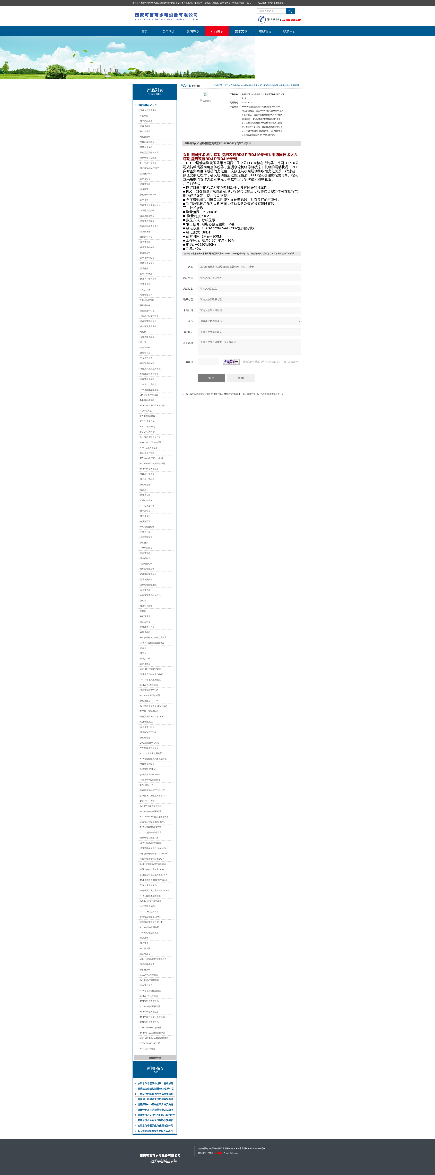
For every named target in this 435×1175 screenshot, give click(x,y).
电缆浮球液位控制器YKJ (151, 595)
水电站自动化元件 (147, 105)
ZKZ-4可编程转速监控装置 (152, 643)
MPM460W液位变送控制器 (152, 405)
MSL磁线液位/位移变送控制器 (153, 880)
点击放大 (207, 100)
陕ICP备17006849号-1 (254, 1148)
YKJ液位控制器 (147, 300)
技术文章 (241, 31)
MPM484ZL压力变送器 (150, 442)
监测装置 (144, 938)
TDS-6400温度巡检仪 (150, 780)
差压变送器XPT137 (149, 690)
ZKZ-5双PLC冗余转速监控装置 (154, 1038)
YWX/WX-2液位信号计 (150, 748)
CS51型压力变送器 (149, 448)
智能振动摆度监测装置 (150, 368)
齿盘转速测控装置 (148, 321)
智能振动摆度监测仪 (149, 226)
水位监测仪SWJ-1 (148, 906)
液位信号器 (145, 353)
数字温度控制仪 (147, 363)
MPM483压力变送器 (149, 1022)
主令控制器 (145, 289)
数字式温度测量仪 (148, 326)
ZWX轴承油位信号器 (149, 743)
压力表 (143, 342)
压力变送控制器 (147, 258)
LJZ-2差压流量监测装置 (151, 753)
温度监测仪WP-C (148, 769)
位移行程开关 (146, 500)
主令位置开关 (146, 358)
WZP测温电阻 (146, 722)
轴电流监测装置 (147, 569)
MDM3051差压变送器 (150, 695)
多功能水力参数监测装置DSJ (153, 795)
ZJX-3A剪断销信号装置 (150, 827)
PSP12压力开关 (147, 426)
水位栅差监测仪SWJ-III (150, 917)
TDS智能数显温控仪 (149, 390)
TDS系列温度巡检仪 (149, 316)
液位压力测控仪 (147, 479)
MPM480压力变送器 (149, 1012)
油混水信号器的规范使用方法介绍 (155, 1125)
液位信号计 (145, 516)
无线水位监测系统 (148, 110)
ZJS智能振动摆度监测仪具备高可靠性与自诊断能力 (155, 1131)
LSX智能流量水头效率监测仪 (153, 759)
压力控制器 (145, 621)
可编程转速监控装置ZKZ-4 (152, 859)
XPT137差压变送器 (149, 996)
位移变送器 (145, 184)
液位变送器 (145, 242)
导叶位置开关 (146, 295)
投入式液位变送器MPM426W (153, 706)
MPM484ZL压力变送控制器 (152, 1033)
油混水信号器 (146, 237)
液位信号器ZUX (147, 737)
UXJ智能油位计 (147, 527)
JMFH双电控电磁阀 (149, 395)
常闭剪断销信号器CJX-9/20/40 (154, 853)
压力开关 (144, 200)
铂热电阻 (144, 115)
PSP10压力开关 (147, 432)
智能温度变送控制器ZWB (151, 716)
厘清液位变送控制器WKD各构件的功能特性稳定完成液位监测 (156, 1089)
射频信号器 (145, 532)
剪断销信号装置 (147, 263)
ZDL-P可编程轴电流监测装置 (153, 959)
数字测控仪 (145, 511)
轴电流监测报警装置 (149, 152)
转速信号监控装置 (148, 279)
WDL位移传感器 (147, 1048)
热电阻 (143, 611)
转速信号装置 (146, 606)
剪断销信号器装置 (148, 158)
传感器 (143, 490)
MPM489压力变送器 (149, 1001)
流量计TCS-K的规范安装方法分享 (155, 1109)
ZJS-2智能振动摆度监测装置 (153, 864)
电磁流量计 (145, 137)
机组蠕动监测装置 (148, 574)
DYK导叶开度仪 (147, 801)
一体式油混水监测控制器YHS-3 (154, 890)
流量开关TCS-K (147, 727)
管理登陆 (202, 1153)
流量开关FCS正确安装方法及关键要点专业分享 (155, 1105)
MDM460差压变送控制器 (151, 458)
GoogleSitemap (230, 1153)
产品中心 (235, 85)
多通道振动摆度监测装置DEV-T (154, 875)
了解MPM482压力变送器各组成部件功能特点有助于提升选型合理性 (155, 1095)
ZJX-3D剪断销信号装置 (150, 832)
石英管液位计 (146, 564)
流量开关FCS (146, 173)
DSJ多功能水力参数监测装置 (153, 637)
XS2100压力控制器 (149, 975)
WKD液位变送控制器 (149, 980)
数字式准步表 (146, 121)
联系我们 (281, 3)
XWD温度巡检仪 (147, 416)
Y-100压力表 (146, 411)
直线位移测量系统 (148, 585)
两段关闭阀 (145, 305)
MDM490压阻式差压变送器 (152, 463)
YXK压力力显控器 (148, 384)
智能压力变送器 (147, 474)
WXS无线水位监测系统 (150, 901)
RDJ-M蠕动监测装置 (149, 927)
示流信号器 (145, 284)
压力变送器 (145, 664)
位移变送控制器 (147, 221)
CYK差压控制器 (147, 453)
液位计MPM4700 (148, 195)
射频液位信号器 (147, 627)
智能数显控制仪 (147, 764)
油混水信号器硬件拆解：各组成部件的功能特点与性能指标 (155, 1084)
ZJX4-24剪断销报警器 (150, 1006)
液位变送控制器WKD (149, 168)
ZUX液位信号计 (147, 985)
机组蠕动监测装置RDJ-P (151, 922)
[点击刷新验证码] (231, 362)
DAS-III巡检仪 (146, 785)
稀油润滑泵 (145, 521)
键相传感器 (145, 131)
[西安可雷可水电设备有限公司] (183, 16)
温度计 (143, 648)
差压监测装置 (146, 537)
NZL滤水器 (145, 948)
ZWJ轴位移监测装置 (149, 932)
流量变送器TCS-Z (148, 732)
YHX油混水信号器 (148, 885)
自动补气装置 (146, 274)
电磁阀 (143, 332)
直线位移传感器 (147, 337)
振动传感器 (145, 126)
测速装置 (144, 189)
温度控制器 (145, 558)
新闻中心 (193, 31)
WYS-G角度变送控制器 (150, 811)
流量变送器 (145, 590)
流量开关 (144, 268)
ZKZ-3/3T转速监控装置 (150, 669)
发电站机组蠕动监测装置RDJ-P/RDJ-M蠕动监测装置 (214, 394)
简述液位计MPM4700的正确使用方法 (156, 1116)
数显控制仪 (145, 658)
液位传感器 (145, 484)
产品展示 (217, 31)
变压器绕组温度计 (148, 964)
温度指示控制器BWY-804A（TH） (155, 822)
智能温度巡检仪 (147, 142)
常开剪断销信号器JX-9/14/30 (153, 848)
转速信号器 (145, 495)
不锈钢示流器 (146, 548)
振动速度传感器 (147, 379)
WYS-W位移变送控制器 (151, 806)
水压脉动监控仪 (147, 210)
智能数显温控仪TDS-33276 (152, 790)
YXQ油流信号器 (147, 506)
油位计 (143, 600)
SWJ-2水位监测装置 (149, 911)
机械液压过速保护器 (149, 374)
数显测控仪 (145, 252)
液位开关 (144, 943)
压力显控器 (145, 179)
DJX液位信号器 (147, 400)
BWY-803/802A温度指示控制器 (154, 817)
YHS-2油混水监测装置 (150, 896)
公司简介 (169, 31)
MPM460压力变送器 (149, 469)
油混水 (143, 653)
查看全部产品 (155, 1057)
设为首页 (272, 3)
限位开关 (144, 542)
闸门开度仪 (145, 969)
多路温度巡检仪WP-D (150, 774)
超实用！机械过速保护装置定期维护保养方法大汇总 (155, 1100)
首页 (145, 31)
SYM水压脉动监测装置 (150, 990)
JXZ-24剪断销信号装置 (150, 843)
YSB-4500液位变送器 (150, 1043)
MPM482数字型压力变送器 (152, 1017)
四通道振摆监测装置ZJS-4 (152, 869)
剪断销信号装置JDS (149, 838)
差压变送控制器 (147, 216)
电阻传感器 (145, 632)
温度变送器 (145, 553)
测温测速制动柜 (147, 310)
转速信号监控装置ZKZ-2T (151, 674)
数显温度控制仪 (147, 247)
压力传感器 (145, 954)
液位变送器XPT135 (149, 701)
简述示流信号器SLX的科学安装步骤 (155, 1121)
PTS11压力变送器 (148, 163)
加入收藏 (262, 3)
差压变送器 (145, 231)
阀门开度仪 (145, 616)
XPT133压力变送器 (149, 685)
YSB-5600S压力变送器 (150, 1027)
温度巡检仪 (145, 347)
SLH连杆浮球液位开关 (150, 437)
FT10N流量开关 (147, 421)
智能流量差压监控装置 (150, 205)
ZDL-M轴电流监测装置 (150, 679)
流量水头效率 (146, 579)
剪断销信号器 (146, 147)
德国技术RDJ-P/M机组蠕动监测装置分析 (265, 394)
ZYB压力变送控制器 (149, 711)
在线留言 (265, 31)
